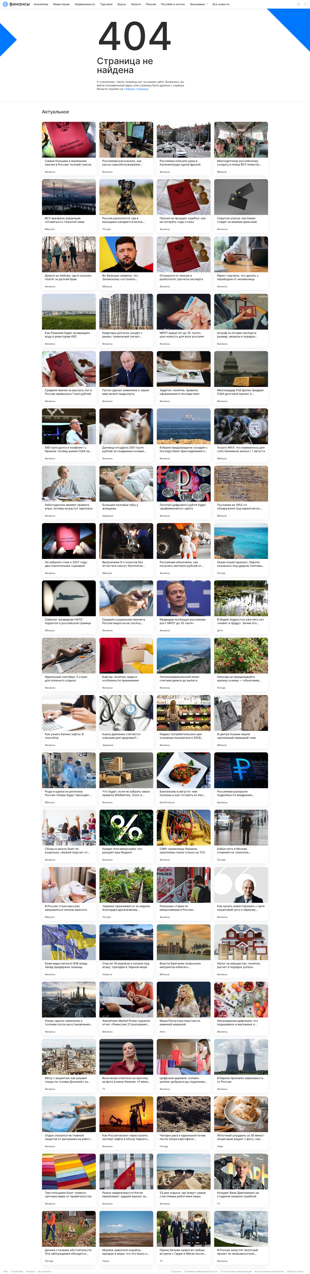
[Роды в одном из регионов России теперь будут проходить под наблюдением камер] (69, 779)
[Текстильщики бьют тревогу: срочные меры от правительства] (69, 1180)
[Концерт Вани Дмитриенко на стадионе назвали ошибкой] (241, 1180)
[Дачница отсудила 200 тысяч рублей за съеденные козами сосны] (126, 435)
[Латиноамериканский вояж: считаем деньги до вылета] (184, 664)
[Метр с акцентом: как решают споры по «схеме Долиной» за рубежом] (69, 1066)
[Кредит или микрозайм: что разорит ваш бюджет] (126, 836)
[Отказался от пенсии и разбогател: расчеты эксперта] (184, 263)
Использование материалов (269, 1271)
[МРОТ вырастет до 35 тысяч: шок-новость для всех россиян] (184, 321)
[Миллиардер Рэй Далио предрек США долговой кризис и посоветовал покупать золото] (241, 378)
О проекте (176, 1271)
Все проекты (44, 1271)
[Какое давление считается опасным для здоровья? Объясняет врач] (126, 722)
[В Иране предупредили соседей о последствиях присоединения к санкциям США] (184, 435)
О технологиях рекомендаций (236, 1271)
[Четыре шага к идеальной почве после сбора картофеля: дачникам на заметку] (184, 1123)
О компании (17, 1271)
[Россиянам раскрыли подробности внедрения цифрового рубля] (241, 779)
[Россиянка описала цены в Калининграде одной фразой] (184, 149)
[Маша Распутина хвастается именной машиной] (184, 1008)
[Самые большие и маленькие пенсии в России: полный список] (69, 149)
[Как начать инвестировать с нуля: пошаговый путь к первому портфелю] (241, 894)
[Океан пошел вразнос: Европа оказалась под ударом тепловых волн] (241, 550)
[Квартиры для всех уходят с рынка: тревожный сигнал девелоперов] (126, 321)
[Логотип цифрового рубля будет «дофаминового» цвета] (184, 492)
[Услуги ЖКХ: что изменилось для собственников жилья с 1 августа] (241, 435)
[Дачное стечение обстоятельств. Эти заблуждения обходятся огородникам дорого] (69, 1238)
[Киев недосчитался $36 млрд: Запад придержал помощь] (69, 951)
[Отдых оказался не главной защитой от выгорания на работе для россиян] (69, 1123)
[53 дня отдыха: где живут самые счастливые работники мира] (184, 1180)
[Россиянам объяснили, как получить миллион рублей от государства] (184, 550)
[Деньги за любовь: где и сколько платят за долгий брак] (69, 263)
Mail (6, 1271)
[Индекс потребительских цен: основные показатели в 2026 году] (184, 722)
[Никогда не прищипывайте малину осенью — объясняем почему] (241, 664)
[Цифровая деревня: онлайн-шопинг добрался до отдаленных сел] (184, 1066)
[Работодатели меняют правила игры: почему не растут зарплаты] (69, 492)
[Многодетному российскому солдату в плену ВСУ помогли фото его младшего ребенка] (241, 149)
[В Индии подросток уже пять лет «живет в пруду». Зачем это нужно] (241, 607)
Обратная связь (295, 1271)
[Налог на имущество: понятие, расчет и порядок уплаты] (241, 951)
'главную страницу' (136, 89)
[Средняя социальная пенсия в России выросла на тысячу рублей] (126, 607)
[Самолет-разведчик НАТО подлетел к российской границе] (69, 607)
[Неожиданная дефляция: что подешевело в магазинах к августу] (241, 1008)
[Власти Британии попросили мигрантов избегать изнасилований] (184, 951)
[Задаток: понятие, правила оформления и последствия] (184, 378)
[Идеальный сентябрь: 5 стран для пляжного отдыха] (69, 664)
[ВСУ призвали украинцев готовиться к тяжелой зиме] (69, 206)
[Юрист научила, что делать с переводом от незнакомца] (241, 263)
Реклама (30, 1271)
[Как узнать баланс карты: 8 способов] (69, 722)
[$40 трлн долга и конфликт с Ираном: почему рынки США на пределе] (69, 435)
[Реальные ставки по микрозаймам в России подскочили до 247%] (184, 894)
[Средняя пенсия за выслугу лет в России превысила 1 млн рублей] (69, 378)
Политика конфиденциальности (200, 1271)
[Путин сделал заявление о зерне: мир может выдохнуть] (126, 378)
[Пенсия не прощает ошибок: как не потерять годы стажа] (184, 206)
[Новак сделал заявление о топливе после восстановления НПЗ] (69, 1008)
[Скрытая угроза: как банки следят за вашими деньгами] (241, 206)
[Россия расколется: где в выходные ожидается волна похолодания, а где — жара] (126, 206)
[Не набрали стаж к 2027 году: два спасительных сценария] (69, 550)
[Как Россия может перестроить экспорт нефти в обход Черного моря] (126, 1123)
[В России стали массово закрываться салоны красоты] (69, 894)
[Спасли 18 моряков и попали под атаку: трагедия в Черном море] (126, 951)
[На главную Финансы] (19, 4)
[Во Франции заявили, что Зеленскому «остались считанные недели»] (126, 263)
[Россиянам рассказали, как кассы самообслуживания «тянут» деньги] (126, 149)
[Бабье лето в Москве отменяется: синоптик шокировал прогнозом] (241, 836)
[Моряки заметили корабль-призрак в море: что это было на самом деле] (126, 1238)
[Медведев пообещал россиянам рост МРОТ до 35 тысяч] (184, 607)
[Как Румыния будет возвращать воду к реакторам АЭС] (69, 321)
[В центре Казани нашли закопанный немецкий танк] (241, 722)
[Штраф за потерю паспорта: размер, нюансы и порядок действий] (241, 321)
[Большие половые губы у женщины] (126, 492)
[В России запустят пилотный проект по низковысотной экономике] (241, 1238)
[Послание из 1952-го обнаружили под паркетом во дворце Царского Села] (241, 492)
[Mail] (5, 4)
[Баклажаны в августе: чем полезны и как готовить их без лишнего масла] (184, 779)
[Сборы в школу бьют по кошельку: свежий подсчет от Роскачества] (69, 836)
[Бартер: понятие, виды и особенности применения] (126, 664)
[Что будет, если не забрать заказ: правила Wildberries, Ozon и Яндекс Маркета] (126, 779)
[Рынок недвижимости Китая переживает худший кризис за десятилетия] (126, 1180)
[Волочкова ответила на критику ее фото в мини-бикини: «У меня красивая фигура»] (126, 1066)
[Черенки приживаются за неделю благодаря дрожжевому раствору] (126, 894)
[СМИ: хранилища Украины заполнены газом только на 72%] (184, 836)
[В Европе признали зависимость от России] (241, 1066)
